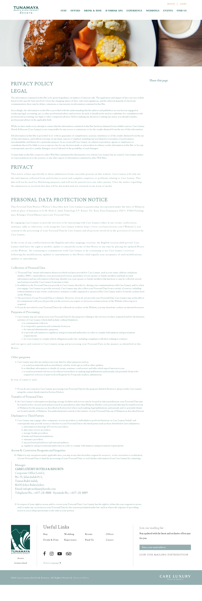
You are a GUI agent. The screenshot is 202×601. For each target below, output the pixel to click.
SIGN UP (171, 4)
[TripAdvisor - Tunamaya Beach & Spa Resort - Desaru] (69, 553)
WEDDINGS (153, 10)
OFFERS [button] (75, 10)
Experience (70, 539)
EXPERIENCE (134, 10)
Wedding (69, 534)
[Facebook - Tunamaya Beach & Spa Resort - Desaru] (45, 553)
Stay (45, 534)
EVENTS (168, 10)
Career (110, 539)
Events (88, 534)
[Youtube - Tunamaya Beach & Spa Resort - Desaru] (60, 553)
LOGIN (183, 4)
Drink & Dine (51, 539)
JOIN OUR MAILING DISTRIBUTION (164, 554)
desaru (20, 558)
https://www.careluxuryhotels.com (103, 226)
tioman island (20, 563)
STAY (64, 10)
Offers (110, 534)
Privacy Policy (81, 578)
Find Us (89, 539)
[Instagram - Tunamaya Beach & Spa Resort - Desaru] (52, 553)
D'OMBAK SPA (114, 10)
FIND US (182, 10)
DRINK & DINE (93, 10)
